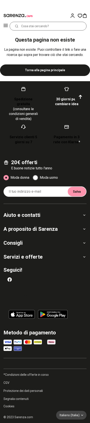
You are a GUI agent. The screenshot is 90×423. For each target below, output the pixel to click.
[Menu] (5, 26)
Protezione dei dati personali (23, 391)
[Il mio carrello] (86, 15)
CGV (6, 382)
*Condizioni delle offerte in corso (26, 374)
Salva (77, 191)
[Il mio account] (74, 15)
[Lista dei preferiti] (80, 15)
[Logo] (17, 15)
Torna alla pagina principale (45, 70)
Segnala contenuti (16, 399)
